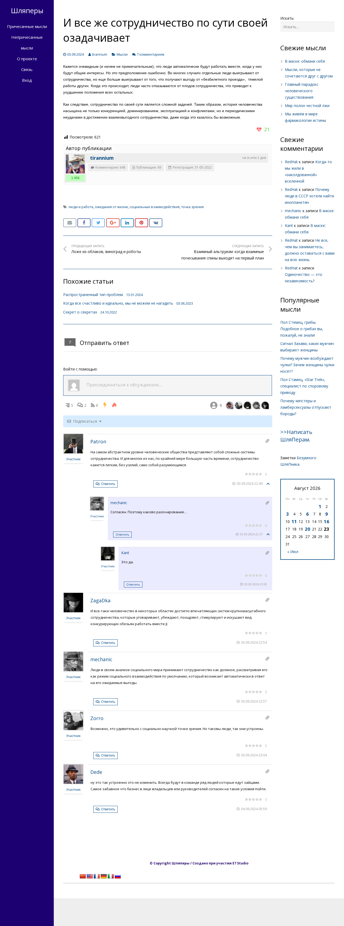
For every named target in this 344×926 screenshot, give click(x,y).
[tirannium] (75, 164)
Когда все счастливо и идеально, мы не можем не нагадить (118, 303)
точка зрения (192, 207)
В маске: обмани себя (305, 61)
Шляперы (27, 10)
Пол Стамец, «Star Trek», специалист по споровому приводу (304, 386)
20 (307, 529)
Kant (125, 552)
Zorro (96, 718)
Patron (98, 441)
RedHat (291, 161)
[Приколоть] (141, 222)
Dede (96, 772)
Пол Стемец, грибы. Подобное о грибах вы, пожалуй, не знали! (301, 329)
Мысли (122, 54)
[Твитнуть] (98, 222)
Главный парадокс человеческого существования (301, 91)
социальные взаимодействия (155, 207)
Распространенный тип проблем (93, 294)
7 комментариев (150, 54)
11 (294, 521)
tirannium (99, 54)
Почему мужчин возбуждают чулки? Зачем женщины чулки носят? (307, 365)
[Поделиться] (84, 222)
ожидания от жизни (111, 207)
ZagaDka (100, 600)
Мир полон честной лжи (307, 105)
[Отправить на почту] (69, 222)
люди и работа (81, 207)
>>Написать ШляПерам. (296, 435)
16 (326, 521)
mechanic (118, 502)
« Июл (292, 551)
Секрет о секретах (80, 312)
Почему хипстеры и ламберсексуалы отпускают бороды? (305, 407)
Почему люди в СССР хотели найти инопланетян (309, 196)
